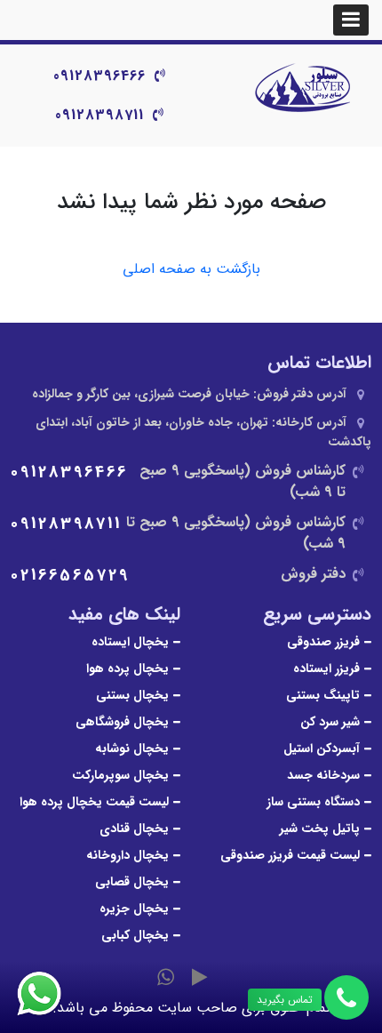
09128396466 (99, 76)
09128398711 (99, 115)
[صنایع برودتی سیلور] (302, 89)
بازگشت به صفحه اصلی (191, 269)
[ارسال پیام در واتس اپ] (50, 994)
